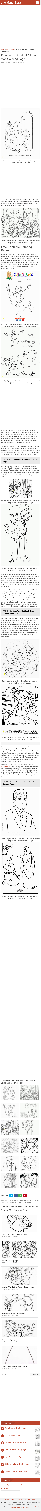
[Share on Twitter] (11, 1195)
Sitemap (7, 1499)
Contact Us (13, 1499)
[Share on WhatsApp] (20, 1195)
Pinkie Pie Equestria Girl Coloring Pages (14, 1234)
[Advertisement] (20, 27)
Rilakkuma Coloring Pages (10, 1261)
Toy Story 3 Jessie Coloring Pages (15, 1442)
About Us (34, 1499)
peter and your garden (24, 1202)
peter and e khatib (18, 1200)
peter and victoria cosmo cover (9, 1202)
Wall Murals (5, 1488)
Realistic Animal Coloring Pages (15, 1428)
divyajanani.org (11, 2)
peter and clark (8, 1200)
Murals (22, 1485)
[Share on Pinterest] (25, 1195)
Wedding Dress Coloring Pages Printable (14, 1366)
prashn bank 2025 (26, 1507)
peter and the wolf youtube (30, 1200)
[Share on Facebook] (16, 1195)
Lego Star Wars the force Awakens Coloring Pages (18, 1287)
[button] (37, 2)
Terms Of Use (27, 1499)
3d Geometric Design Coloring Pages (17, 1464)
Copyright (19, 1499)
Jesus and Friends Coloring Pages (15, 1450)
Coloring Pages (6, 62)
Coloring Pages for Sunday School (16, 1471)
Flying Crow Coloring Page (13, 1457)
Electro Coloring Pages (12, 1435)
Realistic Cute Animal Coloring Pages (13, 1313)
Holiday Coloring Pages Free (11, 1340)
